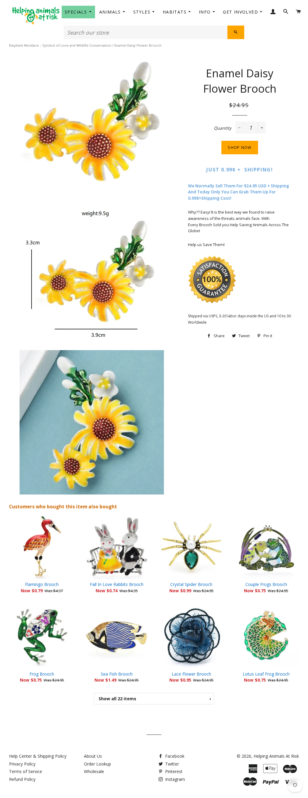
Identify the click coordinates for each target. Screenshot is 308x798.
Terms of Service (25, 771)
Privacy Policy (22, 764)
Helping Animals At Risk (276, 756)
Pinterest (173, 771)
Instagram (174, 779)
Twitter (171, 764)
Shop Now (239, 147)
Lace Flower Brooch (191, 674)
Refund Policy (22, 779)
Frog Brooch (41, 674)
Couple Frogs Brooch (266, 584)
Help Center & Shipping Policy (37, 756)
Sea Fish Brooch (117, 674)
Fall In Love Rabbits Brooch (116, 584)
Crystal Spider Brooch (191, 584)
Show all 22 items (155, 698)
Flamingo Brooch (42, 584)
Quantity (222, 128)
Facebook (174, 756)
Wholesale (94, 771)
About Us (93, 756)
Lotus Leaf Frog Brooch (266, 674)
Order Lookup (97, 764)
